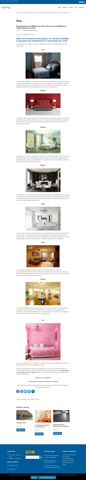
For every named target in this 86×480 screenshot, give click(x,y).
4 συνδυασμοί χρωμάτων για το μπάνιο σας (42, 425)
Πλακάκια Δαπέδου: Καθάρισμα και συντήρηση (60, 425)
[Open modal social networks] (33, 391)
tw (82, 2)
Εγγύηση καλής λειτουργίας (69, 454)
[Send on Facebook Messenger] (25, 391)
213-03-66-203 (47, 378)
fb (80, 2)
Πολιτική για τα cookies (68, 460)
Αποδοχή (34, 477)
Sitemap (64, 464)
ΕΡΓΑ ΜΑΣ (71, 7)
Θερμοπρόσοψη (21, 422)
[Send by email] (29, 391)
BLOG (75, 7)
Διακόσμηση (27, 12)
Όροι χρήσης (65, 456)
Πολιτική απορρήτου (67, 458)
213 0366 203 (16, 1)
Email (47, 381)
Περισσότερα (21, 429)
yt (84, 2)
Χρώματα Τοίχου (34, 399)
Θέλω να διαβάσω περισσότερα (47, 477)
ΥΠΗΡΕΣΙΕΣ (65, 7)
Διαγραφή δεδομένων (67, 462)
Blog (22, 12)
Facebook (55, 381)
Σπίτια (28, 399)
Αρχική (18, 12)
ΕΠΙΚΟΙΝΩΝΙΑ (81, 7)
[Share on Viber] (21, 391)
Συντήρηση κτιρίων (33, 30)
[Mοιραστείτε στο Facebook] (18, 391)
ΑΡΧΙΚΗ (59, 7)
